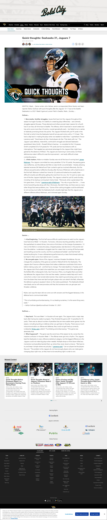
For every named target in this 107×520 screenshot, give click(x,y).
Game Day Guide (22, 458)
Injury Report (6, 463)
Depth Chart (6, 465)
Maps (22, 465)
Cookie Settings (69, 514)
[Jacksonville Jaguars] (53, 508)
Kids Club (66, 489)
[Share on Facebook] (73, 45)
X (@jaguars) (98, 465)
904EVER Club (66, 491)
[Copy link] (82, 44)
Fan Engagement (66, 458)
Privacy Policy (98, 485)
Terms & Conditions (98, 487)
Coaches (7, 468)
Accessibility (37, 472)
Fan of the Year (66, 478)
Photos (81, 460)
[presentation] (101, 401)
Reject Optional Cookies (82, 514)
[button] (51, 400)
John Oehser (36, 44)
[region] (53, 514)
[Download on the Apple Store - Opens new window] (48, 500)
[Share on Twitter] (76, 45)
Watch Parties (22, 474)
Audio (81, 465)
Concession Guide (22, 472)
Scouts (6, 471)
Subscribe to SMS (98, 474)
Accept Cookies (95, 514)
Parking (22, 463)
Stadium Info (22, 460)
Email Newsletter (98, 477)
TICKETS (51, 455)
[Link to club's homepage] (4, 24)
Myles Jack (35, 329)
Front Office (6, 473)
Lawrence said (58, 346)
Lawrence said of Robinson (50, 182)
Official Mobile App (98, 458)
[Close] (104, 514)
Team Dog (7, 482)
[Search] (84, 25)
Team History (6, 476)
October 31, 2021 (55, 305)
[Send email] (79, 45)
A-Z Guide (37, 469)
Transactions (6, 460)
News (81, 458)
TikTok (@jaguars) (98, 472)
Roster (6, 458)
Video (81, 463)
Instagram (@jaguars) (98, 463)
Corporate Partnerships (98, 482)
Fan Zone (66, 460)
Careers (98, 480)
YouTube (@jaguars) (98, 460)
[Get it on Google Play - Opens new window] (58, 501)
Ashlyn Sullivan (49, 44)
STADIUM (38, 455)
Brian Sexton (42, 44)
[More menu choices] (69, 24)
